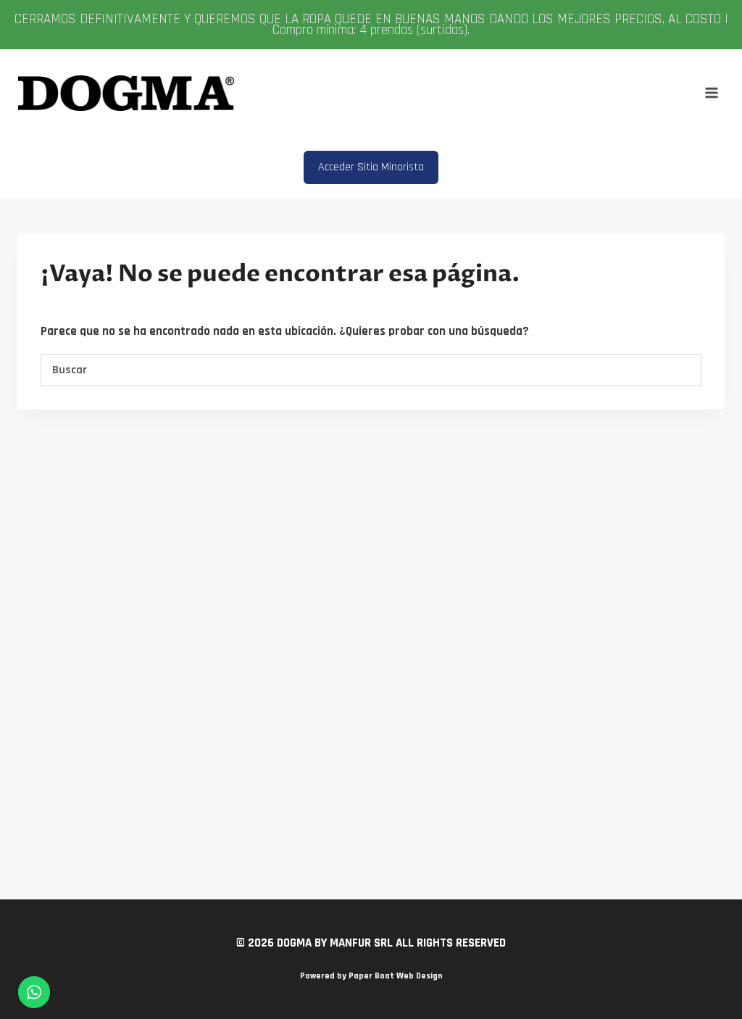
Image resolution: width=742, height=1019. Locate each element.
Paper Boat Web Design (396, 975)
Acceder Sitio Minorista (371, 167)
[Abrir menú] (711, 93)
